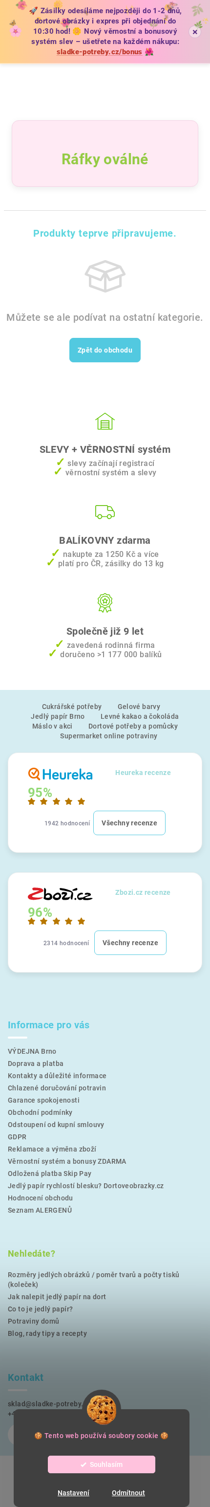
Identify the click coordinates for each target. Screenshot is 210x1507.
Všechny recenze (129, 823)
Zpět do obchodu (105, 350)
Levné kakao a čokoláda (140, 716)
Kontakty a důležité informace (57, 1076)
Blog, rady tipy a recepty (47, 1333)
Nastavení (73, 1493)
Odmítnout (128, 1493)
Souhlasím (106, 1464)
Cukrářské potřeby (72, 706)
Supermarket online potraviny (108, 736)
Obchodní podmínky (40, 1112)
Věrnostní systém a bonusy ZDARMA (67, 1161)
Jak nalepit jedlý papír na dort (57, 1297)
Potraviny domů (34, 1321)
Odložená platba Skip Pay (50, 1173)
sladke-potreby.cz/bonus (100, 51)
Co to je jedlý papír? (40, 1309)
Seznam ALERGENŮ (40, 1210)
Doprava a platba (35, 1063)
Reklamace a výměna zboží (52, 1149)
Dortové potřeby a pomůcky (133, 726)
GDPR (17, 1137)
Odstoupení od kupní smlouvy (56, 1125)
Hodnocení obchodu (40, 1198)
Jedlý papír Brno (57, 716)
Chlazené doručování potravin (57, 1088)
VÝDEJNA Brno (32, 1051)
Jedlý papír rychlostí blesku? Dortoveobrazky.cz (86, 1186)
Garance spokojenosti (44, 1100)
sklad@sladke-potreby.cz (49, 1404)
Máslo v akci (52, 726)
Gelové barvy (139, 706)
